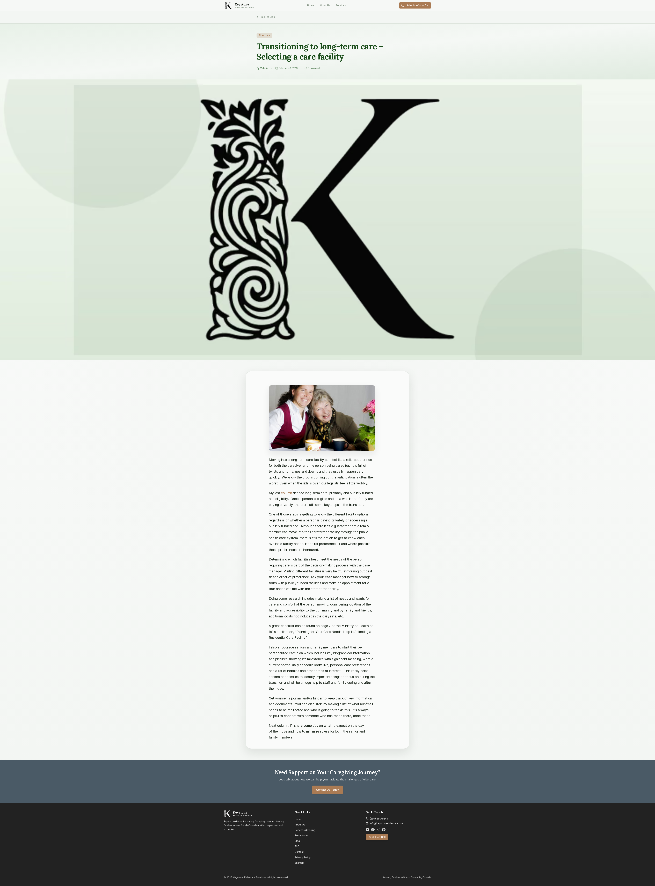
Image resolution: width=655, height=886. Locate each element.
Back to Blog (268, 16)
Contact (299, 851)
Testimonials (302, 835)
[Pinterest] (383, 829)
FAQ (297, 846)
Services (341, 5)
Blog (297, 840)
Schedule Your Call (417, 5)
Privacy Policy (303, 857)
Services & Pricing (305, 830)
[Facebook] (373, 829)
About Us (324, 5)
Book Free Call (377, 837)
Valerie (264, 68)
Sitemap (299, 862)
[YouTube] (367, 829)
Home (310, 5)
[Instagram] (378, 829)
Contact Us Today (327, 789)
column (286, 493)
